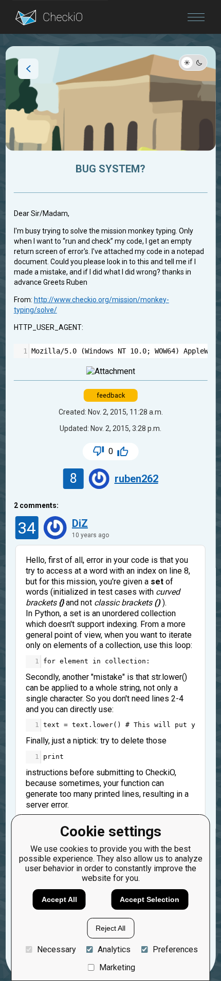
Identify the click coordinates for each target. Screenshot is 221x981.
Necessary (56, 949)
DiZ (80, 523)
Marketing (117, 967)
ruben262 (136, 479)
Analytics (114, 949)
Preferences (175, 949)
